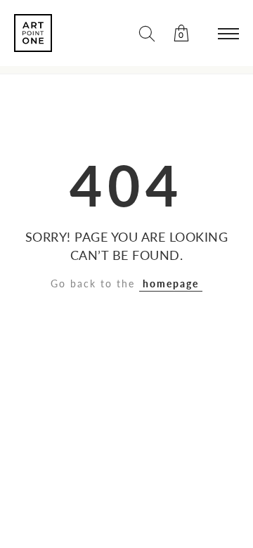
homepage (171, 283)
